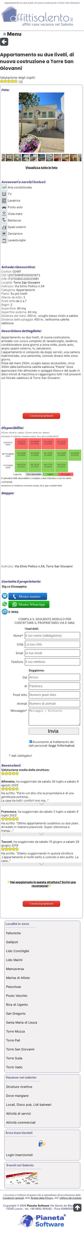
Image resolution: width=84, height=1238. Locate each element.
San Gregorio (16, 1013)
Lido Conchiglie (17, 951)
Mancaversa (15, 969)
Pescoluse (13, 987)
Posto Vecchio (16, 996)
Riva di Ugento (17, 1004)
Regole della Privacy (42, 1197)
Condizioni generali (13, 1197)
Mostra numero (30, 596)
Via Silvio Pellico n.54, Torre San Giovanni (44, 566)
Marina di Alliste (18, 978)
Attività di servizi (18, 1113)
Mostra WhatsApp (31, 604)
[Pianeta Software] (42, 1227)
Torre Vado (14, 1067)
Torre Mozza (15, 1031)
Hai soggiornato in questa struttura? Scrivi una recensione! (43, 884)
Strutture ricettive (19, 1087)
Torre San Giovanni (26, 282)
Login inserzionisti (19, 1155)
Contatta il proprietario (41, 415)
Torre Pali (13, 1040)
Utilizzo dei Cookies (70, 1197)
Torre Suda (14, 1058)
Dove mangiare (17, 1096)
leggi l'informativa (61, 745)
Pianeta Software (38, 1205)
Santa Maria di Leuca (21, 1022)
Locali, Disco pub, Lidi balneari (28, 1105)
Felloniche (13, 933)
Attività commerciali (21, 1122)
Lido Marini (14, 960)
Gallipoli (12, 942)
